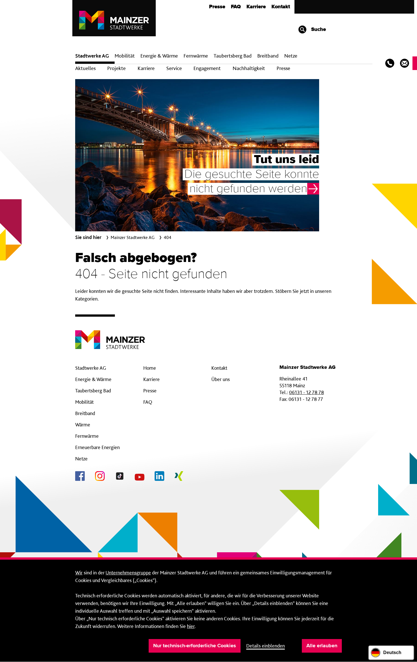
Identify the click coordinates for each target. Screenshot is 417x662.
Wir (79, 573)
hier (191, 626)
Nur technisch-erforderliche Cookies (194, 645)
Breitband (85, 413)
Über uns (220, 379)
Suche (318, 29)
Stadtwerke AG (92, 56)
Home (149, 368)
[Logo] (110, 335)
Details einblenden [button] (265, 646)
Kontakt (280, 6)
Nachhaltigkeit (249, 68)
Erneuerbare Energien (97, 447)
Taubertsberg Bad (233, 56)
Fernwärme (87, 436)
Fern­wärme (196, 56)
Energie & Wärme (159, 56)
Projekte (116, 68)
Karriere (256, 6)
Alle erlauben (321, 645)
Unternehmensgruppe (128, 573)
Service (174, 68)
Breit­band (268, 56)
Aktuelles (85, 68)
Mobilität (125, 56)
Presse (217, 6)
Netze (290, 56)
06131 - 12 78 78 (306, 392)
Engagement (207, 68)
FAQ (236, 6)
